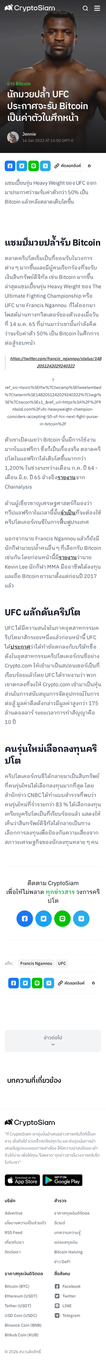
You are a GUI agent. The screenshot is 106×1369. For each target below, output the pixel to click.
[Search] (85, 8)
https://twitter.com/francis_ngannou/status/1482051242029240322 (55, 362)
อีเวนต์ (59, 1223)
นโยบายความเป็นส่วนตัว (25, 1223)
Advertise (14, 1213)
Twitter (69, 1296)
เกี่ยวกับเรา (14, 1242)
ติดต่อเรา (13, 1252)
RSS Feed (13, 1233)
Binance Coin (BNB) (23, 1325)
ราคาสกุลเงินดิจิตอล (72, 1213)
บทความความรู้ (67, 1233)
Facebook (71, 1286)
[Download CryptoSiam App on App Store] (22, 1180)
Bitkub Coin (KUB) (22, 1335)
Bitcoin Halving (68, 1252)
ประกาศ (20, 647)
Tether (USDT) (18, 1306)
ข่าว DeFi (62, 1262)
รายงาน (66, 477)
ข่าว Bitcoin (19, 84)
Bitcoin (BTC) (17, 1286)
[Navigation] (97, 8)
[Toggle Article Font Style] (89, 165)
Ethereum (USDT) (21, 1296)
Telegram (71, 1316)
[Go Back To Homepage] (30, 8)
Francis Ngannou (36, 963)
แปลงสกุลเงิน (66, 1242)
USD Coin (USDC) (21, 1316)
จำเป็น (68, 513)
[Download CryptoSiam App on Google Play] (62, 1180)
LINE (67, 1306)
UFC (62, 963)
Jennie (29, 134)
